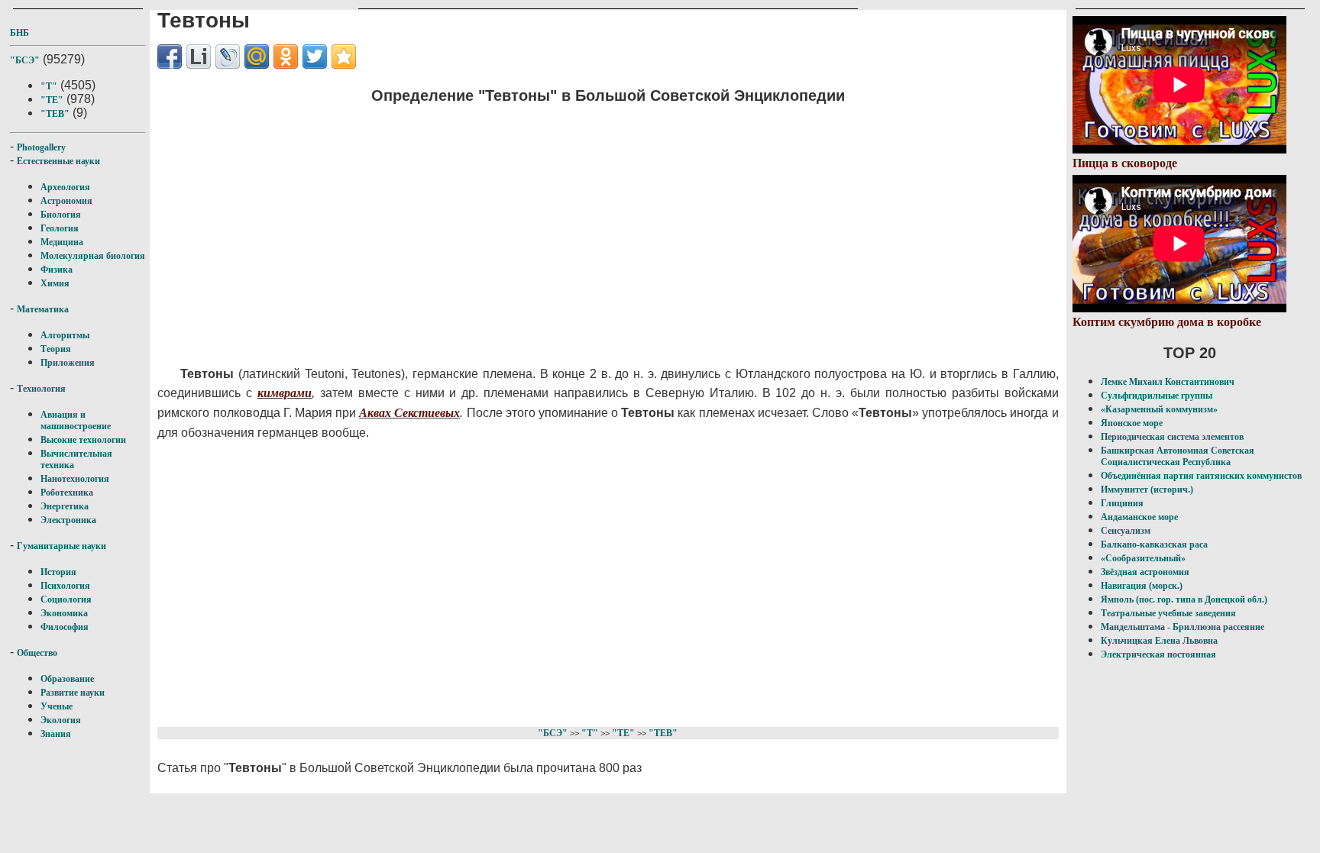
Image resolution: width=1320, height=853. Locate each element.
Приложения (67, 362)
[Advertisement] (528, 225)
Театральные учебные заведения (1168, 613)
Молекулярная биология (92, 255)
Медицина (61, 242)
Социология (66, 599)
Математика (43, 309)
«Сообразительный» (1143, 558)
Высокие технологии (83, 440)
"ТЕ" (51, 100)
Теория (55, 349)
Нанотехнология (74, 478)
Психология (65, 585)
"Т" (48, 86)
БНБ (19, 32)
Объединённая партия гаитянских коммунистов (1201, 475)
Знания (55, 734)
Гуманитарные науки (61, 546)
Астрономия (66, 200)
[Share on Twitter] (314, 56)
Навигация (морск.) (1141, 585)
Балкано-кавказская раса (1154, 544)
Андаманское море (1139, 517)
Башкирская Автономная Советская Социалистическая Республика (1177, 456)
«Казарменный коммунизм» (1159, 409)
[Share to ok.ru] (285, 56)
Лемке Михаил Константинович (1167, 381)
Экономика (64, 613)
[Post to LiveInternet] (198, 56)
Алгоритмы (64, 335)
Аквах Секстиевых (409, 412)
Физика (56, 269)
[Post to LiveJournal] (227, 56)
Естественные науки (58, 161)
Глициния (1122, 503)
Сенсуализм (1125, 530)
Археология (65, 187)
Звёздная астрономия (1145, 572)
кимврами (284, 392)
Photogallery (41, 147)
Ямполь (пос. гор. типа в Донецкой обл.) (1184, 599)
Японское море (1132, 423)
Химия (55, 283)
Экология (60, 720)
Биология (60, 214)
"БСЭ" (25, 60)
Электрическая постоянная (1158, 654)
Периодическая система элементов (1172, 436)
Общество (37, 653)
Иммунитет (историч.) (1147, 489)
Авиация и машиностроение (75, 420)
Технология (41, 388)
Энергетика (64, 506)
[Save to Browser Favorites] (344, 56)
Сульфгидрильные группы (1156, 395)
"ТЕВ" (55, 113)
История (58, 572)
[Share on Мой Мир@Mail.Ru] (256, 56)
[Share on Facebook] (169, 56)
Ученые (56, 706)
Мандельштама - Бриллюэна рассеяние (1182, 627)
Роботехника (66, 492)
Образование (67, 679)
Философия (64, 627)
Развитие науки (72, 692)
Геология (59, 228)
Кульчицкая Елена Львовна (1159, 640)
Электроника (68, 520)
